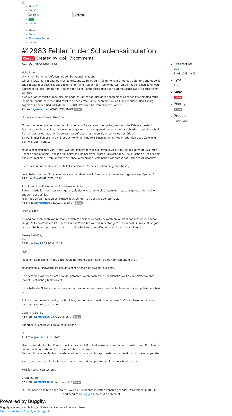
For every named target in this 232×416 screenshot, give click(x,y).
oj (33, 64)
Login (32, 23)
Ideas (34, 6)
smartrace (42, 109)
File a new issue (39, 38)
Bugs (33, 10)
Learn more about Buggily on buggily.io (25, 411)
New (31, 19)
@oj (176, 69)
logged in (89, 394)
